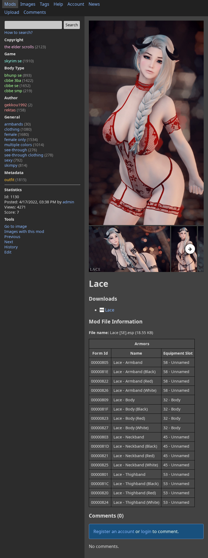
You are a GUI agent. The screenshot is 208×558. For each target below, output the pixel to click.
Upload (11, 12)
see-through (20, 149)
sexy (13, 160)
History (11, 246)
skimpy (15, 165)
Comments (35, 12)
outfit (15, 179)
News (94, 4)
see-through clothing (28, 155)
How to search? (18, 32)
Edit (7, 252)
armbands (17, 124)
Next (8, 241)
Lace (109, 310)
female (16, 134)
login (146, 531)
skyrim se (19, 60)
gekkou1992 (18, 104)
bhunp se (17, 75)
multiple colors (24, 144)
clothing (17, 129)
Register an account (113, 531)
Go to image (15, 226)
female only (21, 139)
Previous (12, 236)
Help (58, 4)
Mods (10, 4)
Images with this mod (24, 231)
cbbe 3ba (18, 80)
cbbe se (17, 85)
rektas (14, 110)
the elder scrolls (25, 46)
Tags (44, 4)
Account (75, 4)
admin (68, 201)
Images (27, 4)
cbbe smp (18, 90)
